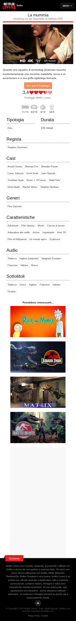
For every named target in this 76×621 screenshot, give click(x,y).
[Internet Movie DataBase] (25, 106)
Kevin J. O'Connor (36, 180)
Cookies (44, 616)
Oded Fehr (54, 180)
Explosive (55, 239)
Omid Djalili (14, 187)
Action (36, 232)
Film (10, 128)
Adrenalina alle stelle (19, 232)
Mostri (41, 225)
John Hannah (48, 173)
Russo (34, 265)
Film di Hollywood (17, 239)
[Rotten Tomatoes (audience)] (51, 106)
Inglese (33, 284)
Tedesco (12, 258)
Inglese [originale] (29, 258)
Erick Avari (32, 173)
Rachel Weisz (30, 187)
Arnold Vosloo (15, 166)
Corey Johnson (16, 173)
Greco (23, 284)
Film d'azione (15, 206)
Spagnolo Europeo (51, 258)
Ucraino (12, 291)
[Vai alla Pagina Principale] (9, 6)
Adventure (13, 225)
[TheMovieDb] (34, 106)
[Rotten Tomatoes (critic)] (43, 106)
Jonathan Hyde (16, 180)
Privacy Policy (34, 616)
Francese (13, 265)
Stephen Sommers (17, 147)
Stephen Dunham (49, 187)
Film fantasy (28, 225)
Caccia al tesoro (56, 225)
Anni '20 (61, 232)
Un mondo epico (38, 239)
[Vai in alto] (38, 603)
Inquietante (48, 232)
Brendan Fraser (49, 166)
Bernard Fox (31, 166)
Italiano (24, 265)
